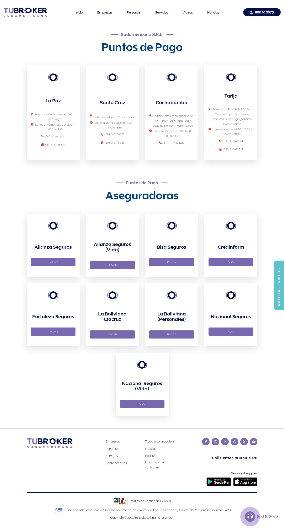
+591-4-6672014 (232, 141)
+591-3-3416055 (114, 134)
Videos (188, 12)
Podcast (151, 455)
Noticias (213, 12)
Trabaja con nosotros (159, 441)
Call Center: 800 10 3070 (234, 458)
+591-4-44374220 (173, 142)
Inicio (79, 12)
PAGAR (53, 262)
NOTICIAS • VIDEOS (279, 285)
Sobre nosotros (116, 463)
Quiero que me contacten (155, 464)
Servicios (161, 12)
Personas (134, 12)
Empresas (104, 12)
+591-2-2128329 (55, 144)
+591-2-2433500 (54, 136)
